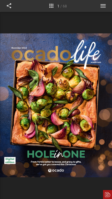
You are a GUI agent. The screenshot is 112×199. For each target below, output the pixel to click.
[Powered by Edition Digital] (107, 194)
